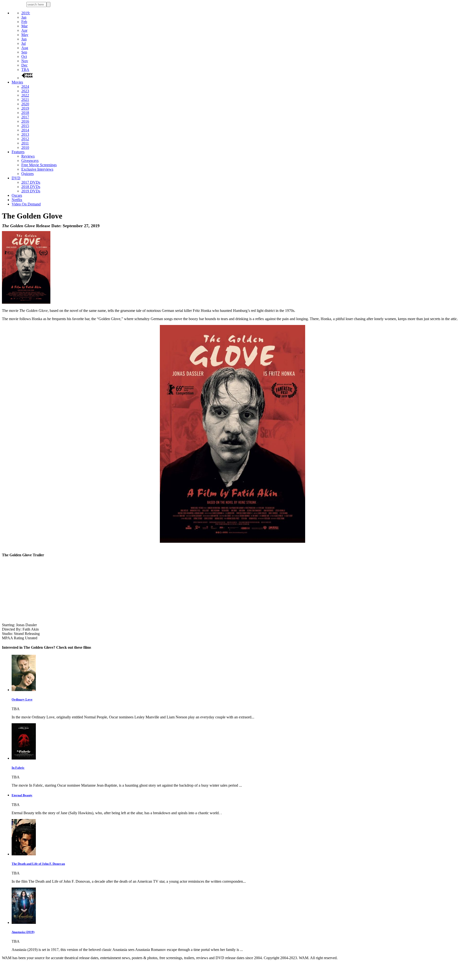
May (24, 35)
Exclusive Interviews (37, 169)
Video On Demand (26, 204)
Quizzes (27, 174)
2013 (25, 134)
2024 (25, 86)
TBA (25, 70)
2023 (25, 91)
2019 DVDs (30, 191)
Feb (24, 22)
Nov (24, 61)
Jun (24, 39)
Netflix (17, 200)
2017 (25, 117)
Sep (24, 52)
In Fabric (18, 767)
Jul (23, 43)
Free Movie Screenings (39, 165)
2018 (25, 113)
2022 (25, 95)
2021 (25, 100)
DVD (16, 178)
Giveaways (30, 160)
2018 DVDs (30, 187)
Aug (24, 48)
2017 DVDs (30, 182)
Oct (24, 56)
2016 (25, 121)
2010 (25, 147)
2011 (25, 143)
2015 (25, 126)
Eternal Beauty (22, 795)
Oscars (17, 195)
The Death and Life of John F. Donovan (38, 864)
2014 (25, 130)
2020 (25, 104)
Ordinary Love (22, 699)
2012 (25, 139)
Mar (24, 26)
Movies (17, 82)
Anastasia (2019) (23, 932)
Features (18, 152)
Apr (24, 30)
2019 (25, 108)
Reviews (28, 156)
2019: (25, 13)
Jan (23, 17)
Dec (24, 65)
